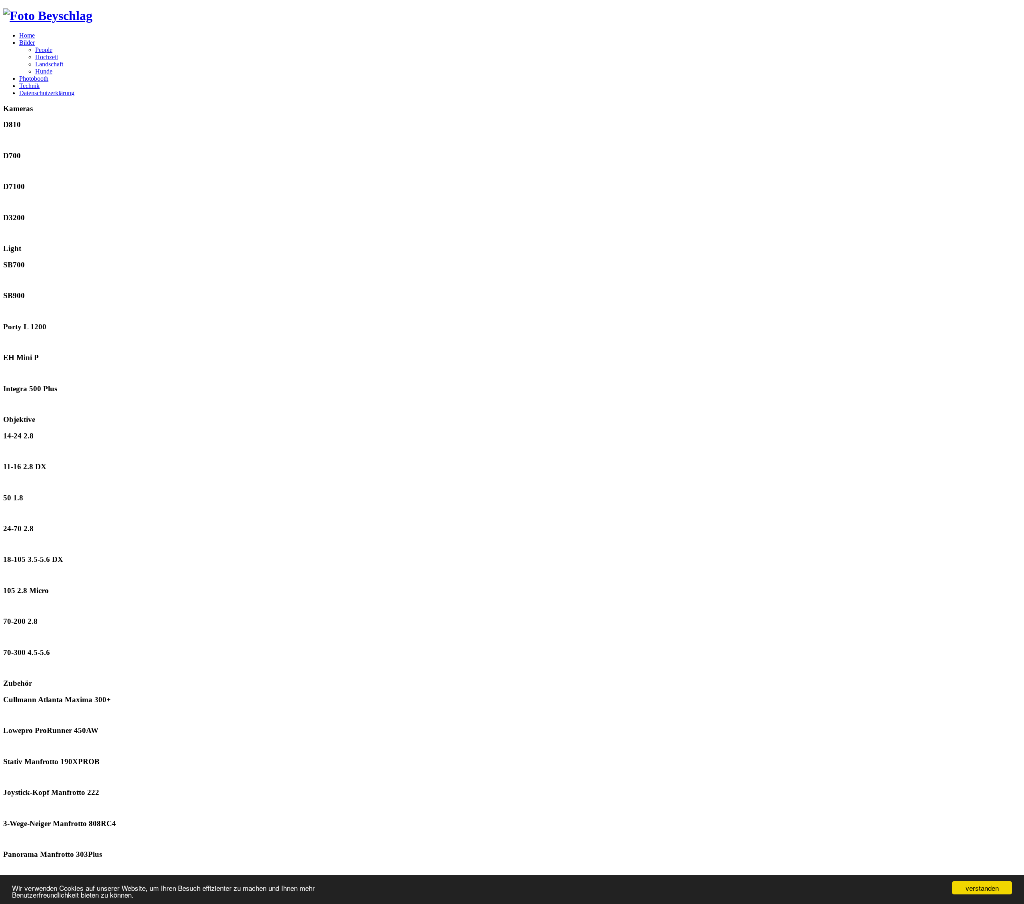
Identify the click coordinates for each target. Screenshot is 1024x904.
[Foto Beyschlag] (47, 15)
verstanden (982, 888)
